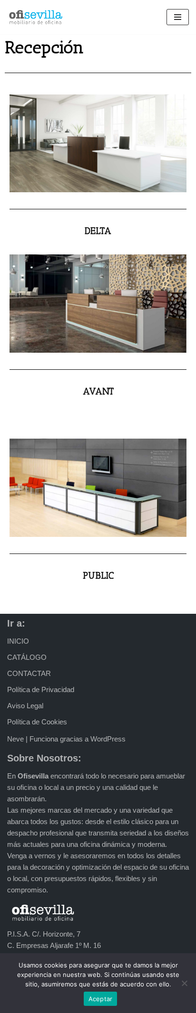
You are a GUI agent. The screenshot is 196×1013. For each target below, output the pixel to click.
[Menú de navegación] (178, 17)
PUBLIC (98, 575)
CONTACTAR (29, 673)
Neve (15, 739)
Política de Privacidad (40, 689)
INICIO (18, 641)
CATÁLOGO (27, 657)
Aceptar (100, 999)
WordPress (108, 739)
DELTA (98, 230)
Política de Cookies (37, 722)
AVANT (98, 391)
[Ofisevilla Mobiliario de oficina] (35, 17)
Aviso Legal (25, 706)
